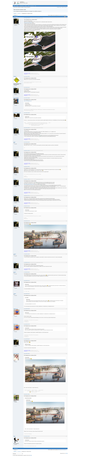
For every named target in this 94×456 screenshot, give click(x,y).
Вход (35, 5)
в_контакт (25, 217)
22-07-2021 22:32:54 (27, 76)
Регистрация (32, 5)
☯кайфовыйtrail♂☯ (17, 112)
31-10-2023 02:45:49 (27, 308)
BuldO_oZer (16, 308)
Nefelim (15, 76)
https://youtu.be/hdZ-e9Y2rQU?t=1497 (29, 184)
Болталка (19, 13)
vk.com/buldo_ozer (26, 321)
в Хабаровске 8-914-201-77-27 (31, 94)
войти (59, 15)
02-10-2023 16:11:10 (27, 280)
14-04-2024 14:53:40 (27, 436)
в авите (32, 110)
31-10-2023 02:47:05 (27, 324)
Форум (14, 5)
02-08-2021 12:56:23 (27, 150)
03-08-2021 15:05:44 (27, 166)
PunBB (67, 453)
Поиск (29, 5)
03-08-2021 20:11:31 (27, 195)
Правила (26, 5)
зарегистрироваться (64, 15)
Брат (14, 436)
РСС (66, 16)
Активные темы (59, 7)
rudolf (15, 394)
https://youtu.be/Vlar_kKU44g (28, 22)
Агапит (15, 87)
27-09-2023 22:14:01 (27, 262)
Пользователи (22, 5)
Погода (17, 5)
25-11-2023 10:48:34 (27, 353)
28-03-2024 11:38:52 (27, 394)
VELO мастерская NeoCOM (27, 110)
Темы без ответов (64, 7)
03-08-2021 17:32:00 (27, 179)
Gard (14, 142)
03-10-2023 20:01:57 (27, 293)
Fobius (15, 272)
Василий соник (16, 353)
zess (14, 280)
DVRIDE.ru (22, 2)
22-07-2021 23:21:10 (27, 87)
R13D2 (15, 166)
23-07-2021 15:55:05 (27, 127)
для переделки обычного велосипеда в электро (31, 95)
